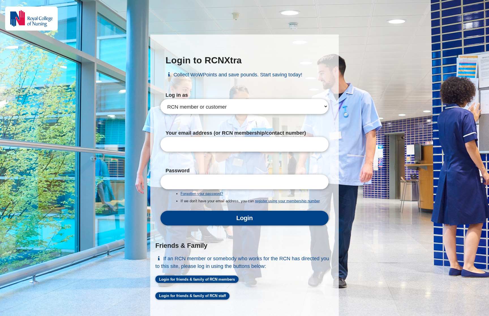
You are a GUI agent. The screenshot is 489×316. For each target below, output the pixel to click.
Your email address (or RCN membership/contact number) (236, 133)
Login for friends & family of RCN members (197, 279)
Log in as (177, 95)
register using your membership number (287, 201)
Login (244, 218)
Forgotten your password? (202, 194)
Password (178, 170)
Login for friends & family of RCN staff (192, 296)
